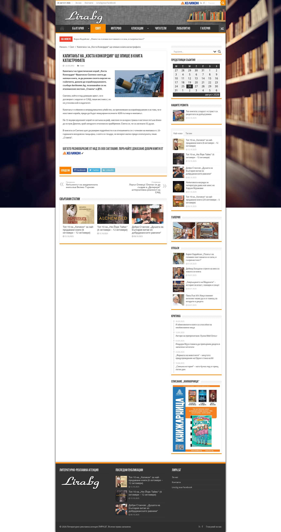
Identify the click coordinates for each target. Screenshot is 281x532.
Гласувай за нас (214, 527)
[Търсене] (223, 2)
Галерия (205, 28)
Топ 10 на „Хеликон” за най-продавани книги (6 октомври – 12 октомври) (78, 229)
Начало (62, 28)
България (78, 28)
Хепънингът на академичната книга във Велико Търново (82, 184)
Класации (137, 28)
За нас (78, 3)
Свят (98, 28)
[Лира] (84, 14)
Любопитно (183, 28)
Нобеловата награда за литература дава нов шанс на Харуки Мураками (200, 185)
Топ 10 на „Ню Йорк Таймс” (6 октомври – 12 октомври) (112, 228)
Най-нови (177, 133)
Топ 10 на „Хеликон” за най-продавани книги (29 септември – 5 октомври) (203, 200)
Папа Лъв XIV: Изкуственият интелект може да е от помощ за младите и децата (201, 298)
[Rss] (201, 3)
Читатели (160, 28)
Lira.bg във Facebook (106, 3)
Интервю (116, 28)
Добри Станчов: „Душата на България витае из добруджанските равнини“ (147, 229)
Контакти (89, 3)
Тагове (189, 133)
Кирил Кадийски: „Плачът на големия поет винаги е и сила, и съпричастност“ (109, 39)
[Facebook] (204, 3)
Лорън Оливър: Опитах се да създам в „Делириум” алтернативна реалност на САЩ (144, 187)
